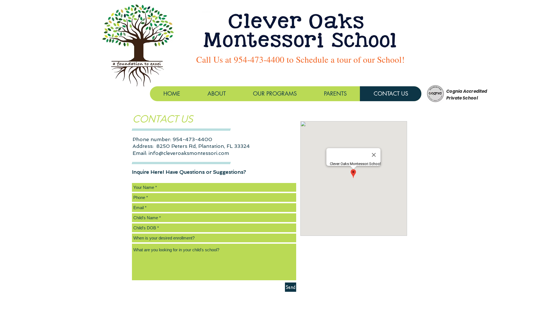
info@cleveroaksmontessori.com (189, 153)
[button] (274, 93)
